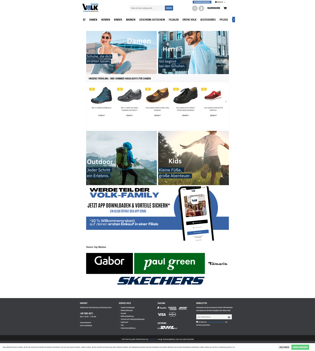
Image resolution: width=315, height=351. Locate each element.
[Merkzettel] (195, 8)
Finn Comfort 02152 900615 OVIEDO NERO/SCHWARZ (185, 109)
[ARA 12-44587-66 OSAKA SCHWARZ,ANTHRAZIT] (129, 95)
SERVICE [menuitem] (220, 2)
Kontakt (123, 313)
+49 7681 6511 (86, 313)
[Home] (84, 19)
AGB (122, 325)
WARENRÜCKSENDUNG (202, 2)
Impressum (124, 322)
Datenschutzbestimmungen (216, 322)
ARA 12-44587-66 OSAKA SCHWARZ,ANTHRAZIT (129, 109)
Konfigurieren (300, 347)
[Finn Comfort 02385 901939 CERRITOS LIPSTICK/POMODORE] (213, 95)
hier (233, 347)
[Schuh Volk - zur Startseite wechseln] (90, 8)
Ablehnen (284, 347)
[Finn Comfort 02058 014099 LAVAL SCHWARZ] (157, 95)
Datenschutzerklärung (128, 328)
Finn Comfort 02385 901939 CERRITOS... (213, 109)
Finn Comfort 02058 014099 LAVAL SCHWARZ (157, 109)
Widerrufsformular (127, 310)
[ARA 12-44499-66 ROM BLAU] (101, 95)
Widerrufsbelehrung (127, 316)
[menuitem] (202, 2)
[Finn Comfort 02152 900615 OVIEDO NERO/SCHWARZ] (185, 95)
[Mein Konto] (201, 8)
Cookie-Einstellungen (128, 307)
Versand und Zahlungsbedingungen (133, 319)
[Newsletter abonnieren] (228, 316)
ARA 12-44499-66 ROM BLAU (101, 108)
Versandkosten (153, 339)
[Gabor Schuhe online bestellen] (109, 263)
